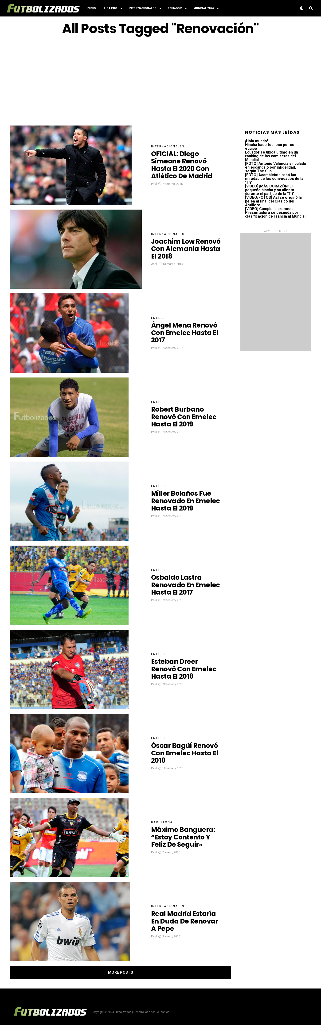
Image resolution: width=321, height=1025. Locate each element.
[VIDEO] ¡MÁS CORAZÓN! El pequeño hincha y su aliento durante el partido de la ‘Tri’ (269, 190)
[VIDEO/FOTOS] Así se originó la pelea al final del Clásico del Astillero (273, 201)
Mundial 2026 (203, 8)
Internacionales (142, 8)
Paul (154, 184)
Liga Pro (110, 8)
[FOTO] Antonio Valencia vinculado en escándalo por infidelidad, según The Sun (275, 167)
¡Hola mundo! (256, 141)
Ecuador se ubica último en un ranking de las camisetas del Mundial (271, 156)
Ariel (154, 264)
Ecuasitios (162, 1012)
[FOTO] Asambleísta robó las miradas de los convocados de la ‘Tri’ (274, 179)
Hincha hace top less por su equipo (269, 146)
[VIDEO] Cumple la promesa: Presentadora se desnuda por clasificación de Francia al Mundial (275, 213)
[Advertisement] (160, 81)
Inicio (91, 8)
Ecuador (175, 8)
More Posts (120, 972)
